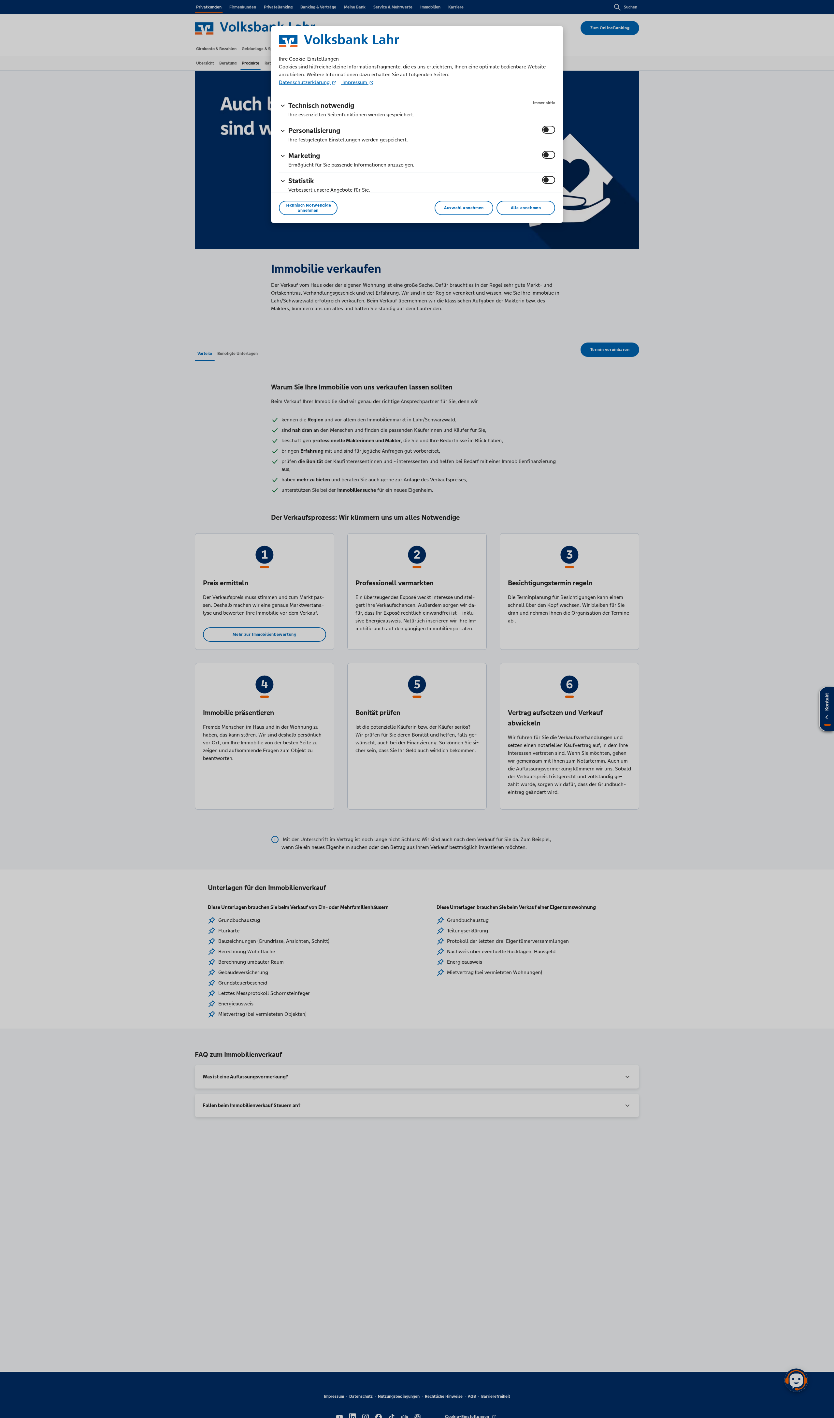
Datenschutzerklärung (305, 82)
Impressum (354, 82)
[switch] (548, 130)
